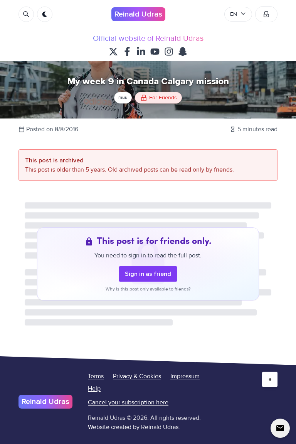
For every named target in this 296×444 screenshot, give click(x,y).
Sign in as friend (148, 274)
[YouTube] (155, 51)
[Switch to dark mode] (44, 14)
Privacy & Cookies (137, 376)
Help (94, 388)
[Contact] (280, 428)
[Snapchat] (182, 51)
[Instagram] (168, 51)
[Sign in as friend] (266, 14)
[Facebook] (127, 51)
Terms (96, 376)
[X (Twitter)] (113, 51)
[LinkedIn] (141, 51)
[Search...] (26, 14)
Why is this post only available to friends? (148, 289)
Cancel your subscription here (128, 402)
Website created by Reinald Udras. (134, 427)
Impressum (185, 376)
